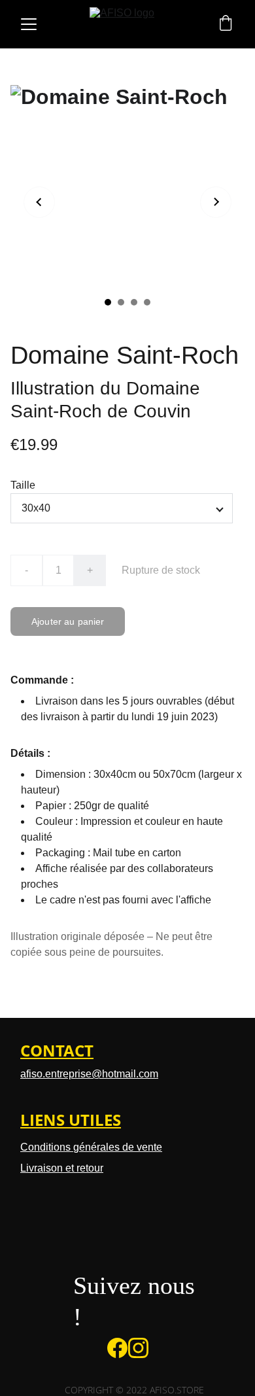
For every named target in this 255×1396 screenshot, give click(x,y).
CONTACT (57, 1050)
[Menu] (29, 24)
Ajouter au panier (67, 621)
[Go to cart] (225, 24)
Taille (22, 485)
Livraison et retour (61, 1168)
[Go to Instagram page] (138, 1348)
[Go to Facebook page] (117, 1348)
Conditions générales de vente (91, 1147)
